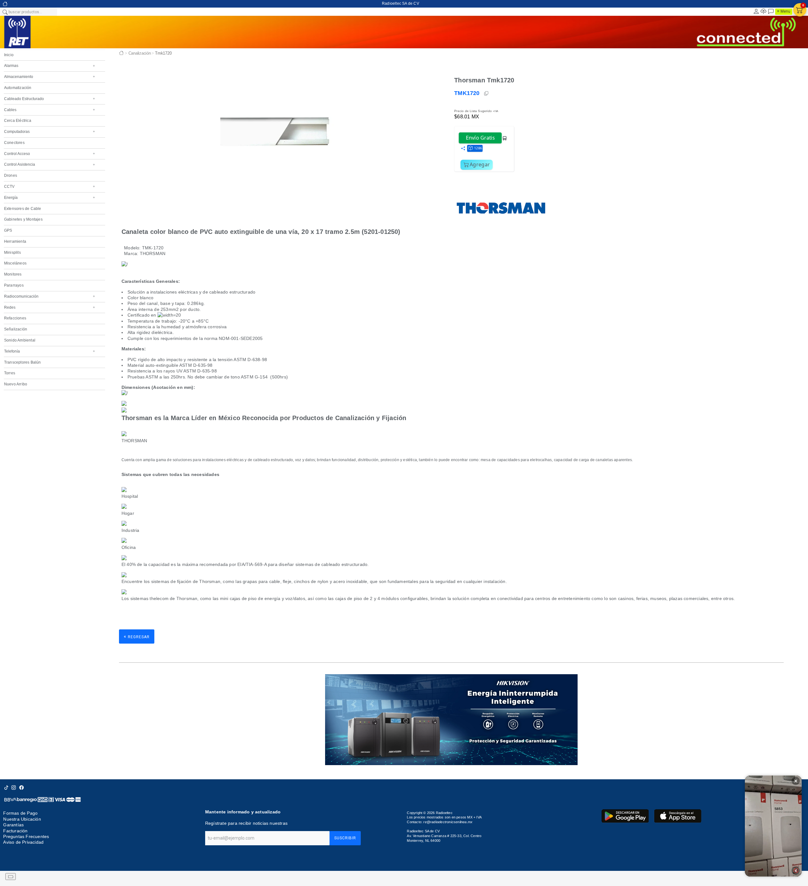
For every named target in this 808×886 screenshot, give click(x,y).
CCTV (49, 186)
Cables (49, 110)
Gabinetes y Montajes (23, 219)
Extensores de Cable (22, 208)
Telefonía (49, 351)
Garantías (13, 824)
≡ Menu (783, 11)
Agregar (480, 164)
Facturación (15, 830)
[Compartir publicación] (463, 149)
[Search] (5, 12)
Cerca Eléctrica (17, 120)
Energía (49, 197)
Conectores (14, 142)
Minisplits (12, 252)
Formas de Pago (20, 813)
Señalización (15, 329)
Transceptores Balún (22, 362)
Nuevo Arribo (15, 384)
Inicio (9, 55)
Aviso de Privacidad (23, 842)
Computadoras (49, 131)
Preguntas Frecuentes (26, 836)
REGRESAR (137, 636)
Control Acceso (49, 154)
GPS (8, 230)
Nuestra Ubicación (22, 819)
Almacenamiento (49, 76)
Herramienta (15, 241)
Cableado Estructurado (49, 99)
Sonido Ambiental (19, 340)
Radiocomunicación (49, 296)
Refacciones (15, 318)
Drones (10, 175)
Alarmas (49, 65)
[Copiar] (486, 93)
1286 (478, 148)
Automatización (18, 88)
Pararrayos (14, 285)
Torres (9, 373)
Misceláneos (15, 263)
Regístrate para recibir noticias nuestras (246, 823)
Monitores (13, 274)
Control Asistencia (49, 164)
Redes (49, 307)
